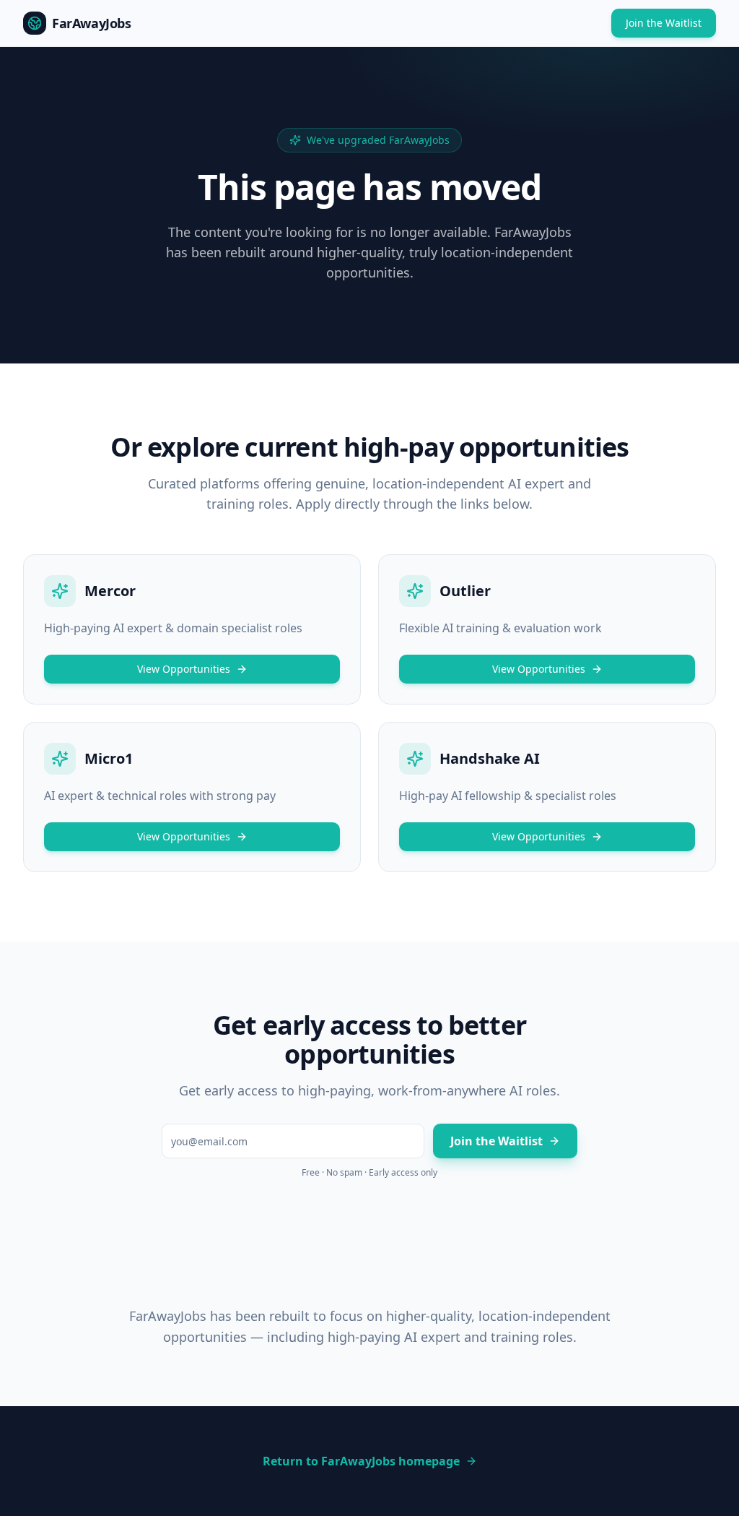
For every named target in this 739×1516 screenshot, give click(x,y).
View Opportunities (183, 669)
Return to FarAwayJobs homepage (361, 1461)
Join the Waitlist (663, 23)
